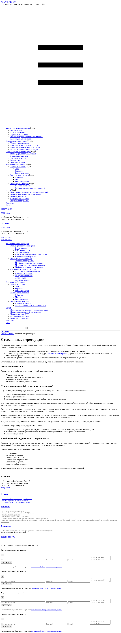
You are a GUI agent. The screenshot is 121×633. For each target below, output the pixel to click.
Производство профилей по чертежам (25, 194)
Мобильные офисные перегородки (24, 149)
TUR (17, 169)
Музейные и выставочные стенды (24, 145)
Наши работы (8, 537)
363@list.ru (5, 213)
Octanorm (19, 177)
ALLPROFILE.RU (8, 2)
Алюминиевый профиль (15, 164)
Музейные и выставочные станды (29, 263)
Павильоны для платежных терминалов (26, 137)
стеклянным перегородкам (57, 353)
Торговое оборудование (20, 143)
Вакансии (6, 526)
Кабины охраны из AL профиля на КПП (15, 500)
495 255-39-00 (6, 209)
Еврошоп (19, 171)
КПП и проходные (17, 132)
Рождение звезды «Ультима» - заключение (16, 502)
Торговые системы (18, 167)
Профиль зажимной (23, 186)
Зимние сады (15, 160)
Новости (5, 506)
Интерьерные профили (19, 184)
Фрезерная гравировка (19, 199)
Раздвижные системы (19, 156)
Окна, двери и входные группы (23, 154)
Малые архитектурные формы (18, 128)
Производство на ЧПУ (19, 196)
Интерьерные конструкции (17, 141)
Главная (4, 334)
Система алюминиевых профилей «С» (30, 188)
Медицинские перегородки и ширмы (25, 147)
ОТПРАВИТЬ (6, 562)
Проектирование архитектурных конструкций (29, 192)
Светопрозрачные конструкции (18, 152)
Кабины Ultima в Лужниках (11, 515)
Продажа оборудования (19, 201)
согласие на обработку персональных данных (46, 567)
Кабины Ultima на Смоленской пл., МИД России (18, 513)
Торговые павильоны (19, 135)
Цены (8, 205)
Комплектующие (22, 173)
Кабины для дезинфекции (20, 139)
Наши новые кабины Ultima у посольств (15, 516)
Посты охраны (16, 130)
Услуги (8, 190)
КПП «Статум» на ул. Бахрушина (13, 511)
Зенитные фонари (17, 162)
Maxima (18, 179)
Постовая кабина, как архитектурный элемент (17, 499)
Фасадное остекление (19, 158)
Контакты (10, 203)
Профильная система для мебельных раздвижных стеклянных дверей (25, 518)
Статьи (11, 334)
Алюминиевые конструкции (17, 244)
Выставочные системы (19, 175)
